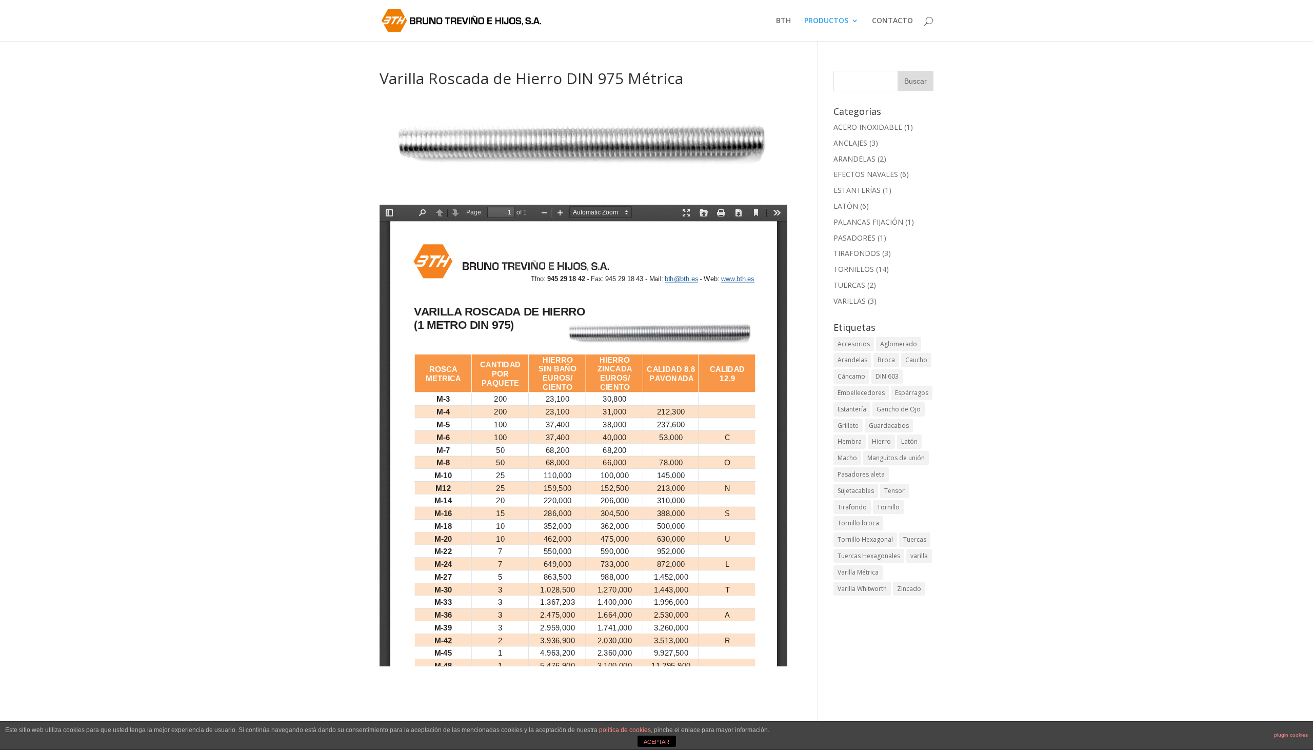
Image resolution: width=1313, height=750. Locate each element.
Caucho (916, 360)
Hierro (881, 441)
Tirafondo (852, 507)
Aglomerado (898, 344)
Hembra (850, 441)
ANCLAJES (850, 143)
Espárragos (911, 392)
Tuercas (914, 539)
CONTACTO (892, 21)
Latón (909, 441)
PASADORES (854, 238)
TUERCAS (849, 285)
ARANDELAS (854, 159)
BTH (783, 21)
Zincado (909, 588)
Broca (886, 360)
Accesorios (854, 344)
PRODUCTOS (826, 21)
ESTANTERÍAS (857, 190)
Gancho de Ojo (899, 409)
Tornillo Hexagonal (865, 539)
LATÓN (845, 206)
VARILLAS (849, 301)
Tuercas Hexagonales (869, 555)
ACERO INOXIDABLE (867, 127)
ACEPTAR (656, 742)
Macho (847, 457)
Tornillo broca (858, 523)
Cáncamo (851, 376)
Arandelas (852, 360)
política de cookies (625, 730)
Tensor (894, 490)
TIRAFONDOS (856, 253)
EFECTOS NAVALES (865, 174)
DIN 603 (887, 376)
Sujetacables (856, 490)
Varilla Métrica (858, 572)
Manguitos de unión (896, 457)
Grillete (848, 425)
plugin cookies (1291, 735)
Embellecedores (861, 392)
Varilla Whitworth (862, 588)
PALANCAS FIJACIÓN (868, 222)
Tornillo (888, 507)
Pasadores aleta (861, 474)
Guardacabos (889, 425)
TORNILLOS (853, 269)
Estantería (852, 409)
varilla (919, 555)
